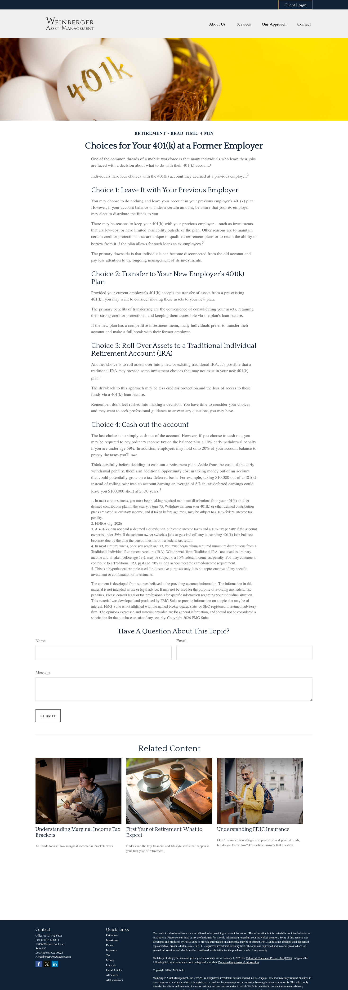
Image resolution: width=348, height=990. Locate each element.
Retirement (112, 935)
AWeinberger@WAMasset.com (53, 956)
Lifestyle (111, 965)
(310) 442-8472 (53, 935)
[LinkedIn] (55, 964)
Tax (108, 955)
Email (181, 640)
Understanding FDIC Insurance (253, 829)
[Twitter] (47, 964)
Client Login (295, 5)
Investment (112, 940)
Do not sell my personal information (238, 962)
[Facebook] (39, 964)
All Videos (112, 975)
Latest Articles (114, 970)
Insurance (111, 950)
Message (43, 672)
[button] (217, 24)
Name (41, 640)
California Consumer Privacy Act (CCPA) (269, 958)
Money (110, 960)
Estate (109, 945)
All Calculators (114, 980)
